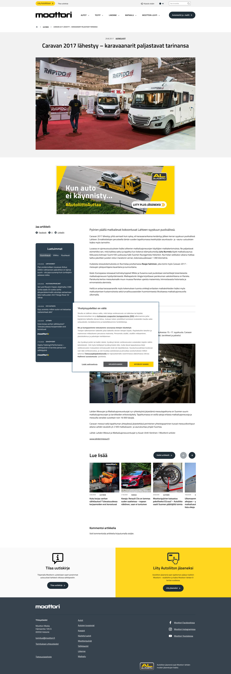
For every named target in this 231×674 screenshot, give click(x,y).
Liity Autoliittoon (44, 3)
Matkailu (82, 656)
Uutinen (46, 27)
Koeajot (81, 630)
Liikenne (81, 651)
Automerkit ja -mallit (180, 15)
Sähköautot (83, 646)
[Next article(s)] (192, 455)
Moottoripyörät (85, 641)
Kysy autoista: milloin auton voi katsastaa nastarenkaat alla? (54, 311)
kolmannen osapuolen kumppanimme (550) (115, 316)
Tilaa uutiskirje (63, 3)
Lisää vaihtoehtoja (90, 364)
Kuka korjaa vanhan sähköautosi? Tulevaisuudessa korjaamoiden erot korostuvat (52, 327)
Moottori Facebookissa (184, 622)
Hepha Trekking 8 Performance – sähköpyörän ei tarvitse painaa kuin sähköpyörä (52, 348)
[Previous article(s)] (183, 455)
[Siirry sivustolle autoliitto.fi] (147, 666)
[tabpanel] (55, 309)
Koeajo (134, 495)
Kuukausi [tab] (65, 255)
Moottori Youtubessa (183, 636)
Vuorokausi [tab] (45, 255)
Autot (80, 620)
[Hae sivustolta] (189, 3)
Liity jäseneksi (172, 588)
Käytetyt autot (84, 635)
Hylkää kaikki (115, 364)
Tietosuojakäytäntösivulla (96, 354)
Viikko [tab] (56, 255)
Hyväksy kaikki (141, 364)
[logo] (54, 16)
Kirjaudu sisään (149, 3)
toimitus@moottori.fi (45, 638)
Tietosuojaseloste (44, 656)
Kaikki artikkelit (163, 455)
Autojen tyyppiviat (86, 625)
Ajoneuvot (121, 38)
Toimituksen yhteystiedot (47, 644)
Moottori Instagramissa (184, 629)
